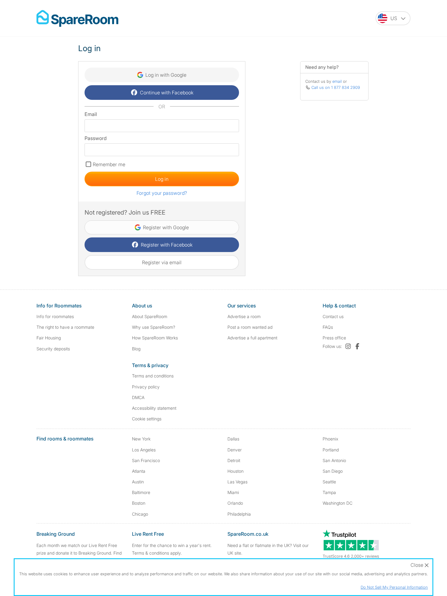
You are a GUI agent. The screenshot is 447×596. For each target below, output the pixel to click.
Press (334, 337)
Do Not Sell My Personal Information (394, 587)
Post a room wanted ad (249, 327)
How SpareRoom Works (155, 337)
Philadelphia (239, 514)
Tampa (329, 492)
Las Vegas (237, 481)
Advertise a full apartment (252, 337)
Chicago (140, 514)
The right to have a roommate (65, 327)
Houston (235, 471)
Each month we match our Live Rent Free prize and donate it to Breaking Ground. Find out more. (79, 553)
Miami (233, 492)
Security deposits (53, 348)
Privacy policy (146, 386)
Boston (138, 503)
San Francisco (146, 460)
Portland (331, 449)
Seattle (329, 481)
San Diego (333, 471)
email (337, 81)
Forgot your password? (162, 193)
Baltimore (141, 492)
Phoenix (330, 438)
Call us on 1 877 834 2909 (335, 87)
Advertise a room (244, 316)
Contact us (333, 316)
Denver (234, 449)
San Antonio (334, 460)
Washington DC (337, 503)
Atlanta (138, 471)
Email (91, 114)
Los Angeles (144, 449)
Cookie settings (146, 418)
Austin (138, 481)
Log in (161, 179)
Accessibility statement (154, 408)
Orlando (235, 503)
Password (96, 138)
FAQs (328, 327)
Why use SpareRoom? (153, 327)
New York (141, 438)
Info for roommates (55, 316)
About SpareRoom (149, 316)
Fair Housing (48, 337)
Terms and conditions (153, 375)
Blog (136, 348)
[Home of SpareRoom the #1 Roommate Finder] (77, 18)
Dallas (233, 438)
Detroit (233, 460)
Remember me (109, 164)
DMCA (138, 397)
